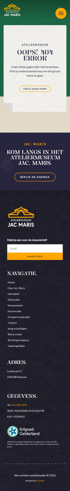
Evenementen (15, 305)
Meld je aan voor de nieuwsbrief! (27, 240)
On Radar (40, 480)
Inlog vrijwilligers (17, 328)
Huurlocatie (14, 311)
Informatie (14, 299)
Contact (12, 322)
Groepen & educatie (19, 316)
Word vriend (15, 334)
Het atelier (14, 293)
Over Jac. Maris (16, 288)
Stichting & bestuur (18, 340)
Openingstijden (16, 345)
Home (11, 282)
